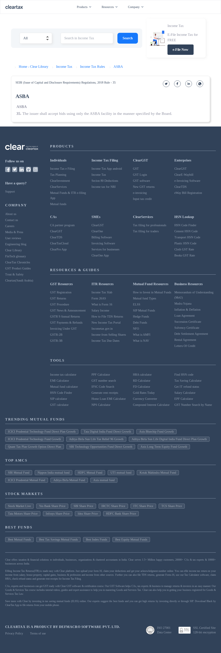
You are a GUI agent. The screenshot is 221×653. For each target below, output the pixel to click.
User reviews (13, 238)
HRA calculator (142, 374)
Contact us (11, 220)
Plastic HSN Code (185, 243)
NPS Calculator (101, 404)
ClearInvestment (60, 180)
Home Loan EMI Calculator (109, 398)
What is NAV (141, 340)
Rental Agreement (185, 340)
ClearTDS (180, 186)
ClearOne (97, 231)
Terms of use (38, 633)
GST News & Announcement (68, 310)
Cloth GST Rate (184, 249)
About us (10, 214)
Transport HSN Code (187, 237)
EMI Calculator (59, 380)
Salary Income (100, 310)
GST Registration (60, 292)
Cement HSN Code (186, 231)
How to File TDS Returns (107, 316)
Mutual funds (58, 204)
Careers (9, 226)
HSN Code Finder (185, 225)
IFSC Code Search (103, 386)
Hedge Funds (141, 316)
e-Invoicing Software (187, 180)
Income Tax (99, 174)
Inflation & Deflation (187, 309)
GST (136, 168)
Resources (108, 7)
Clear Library (13, 250)
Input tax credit (142, 199)
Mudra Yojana (182, 303)
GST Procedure (59, 304)
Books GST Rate (184, 255)
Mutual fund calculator (64, 386)
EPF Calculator (183, 398)
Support (10, 191)
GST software (141, 180)
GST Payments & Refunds (66, 322)
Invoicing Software (103, 243)
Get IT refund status (186, 386)
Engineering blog (15, 244)
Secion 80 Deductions (105, 180)
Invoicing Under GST (63, 328)
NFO (136, 328)
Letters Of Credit (184, 346)
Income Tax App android (107, 168)
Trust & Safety (14, 274)
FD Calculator (141, 386)
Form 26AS (99, 298)
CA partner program (62, 225)
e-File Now (180, 49)
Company (134, 7)
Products (82, 7)
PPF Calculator (101, 374)
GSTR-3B (56, 340)
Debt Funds (140, 322)
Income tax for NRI (104, 186)
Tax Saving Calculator (188, 380)
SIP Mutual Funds (144, 310)
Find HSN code (183, 374)
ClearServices (58, 186)
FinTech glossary (15, 256)
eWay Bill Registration (188, 192)
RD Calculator (141, 380)
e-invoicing (140, 192)
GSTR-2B (56, 334)
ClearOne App (100, 255)
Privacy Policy (14, 633)
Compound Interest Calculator (151, 404)
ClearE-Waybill (183, 174)
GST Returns (58, 298)
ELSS (136, 304)
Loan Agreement (184, 315)
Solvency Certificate (186, 327)
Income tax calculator (63, 374)
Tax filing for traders (146, 231)
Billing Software (102, 237)
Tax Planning (58, 174)
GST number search (104, 380)
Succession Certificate (187, 321)
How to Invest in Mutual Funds (152, 292)
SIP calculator (58, 398)
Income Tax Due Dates (105, 340)
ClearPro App (58, 249)
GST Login (140, 174)
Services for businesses (105, 249)
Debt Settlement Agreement (191, 333)
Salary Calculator (185, 392)
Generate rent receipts (105, 392)
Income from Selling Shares (109, 334)
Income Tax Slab (102, 292)
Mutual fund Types (144, 298)
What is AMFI (141, 334)
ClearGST (180, 168)
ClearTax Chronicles (17, 262)
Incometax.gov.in (102, 328)
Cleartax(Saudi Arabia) (19, 280)
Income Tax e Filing (62, 168)
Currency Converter (145, 398)
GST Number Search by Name (193, 404)
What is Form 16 (102, 304)
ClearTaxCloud (59, 243)
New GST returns (144, 186)
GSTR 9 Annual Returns (65, 316)
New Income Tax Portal (106, 322)
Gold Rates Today (144, 392)
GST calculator (59, 404)
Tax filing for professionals (149, 225)
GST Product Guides (18, 268)
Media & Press (14, 232)
